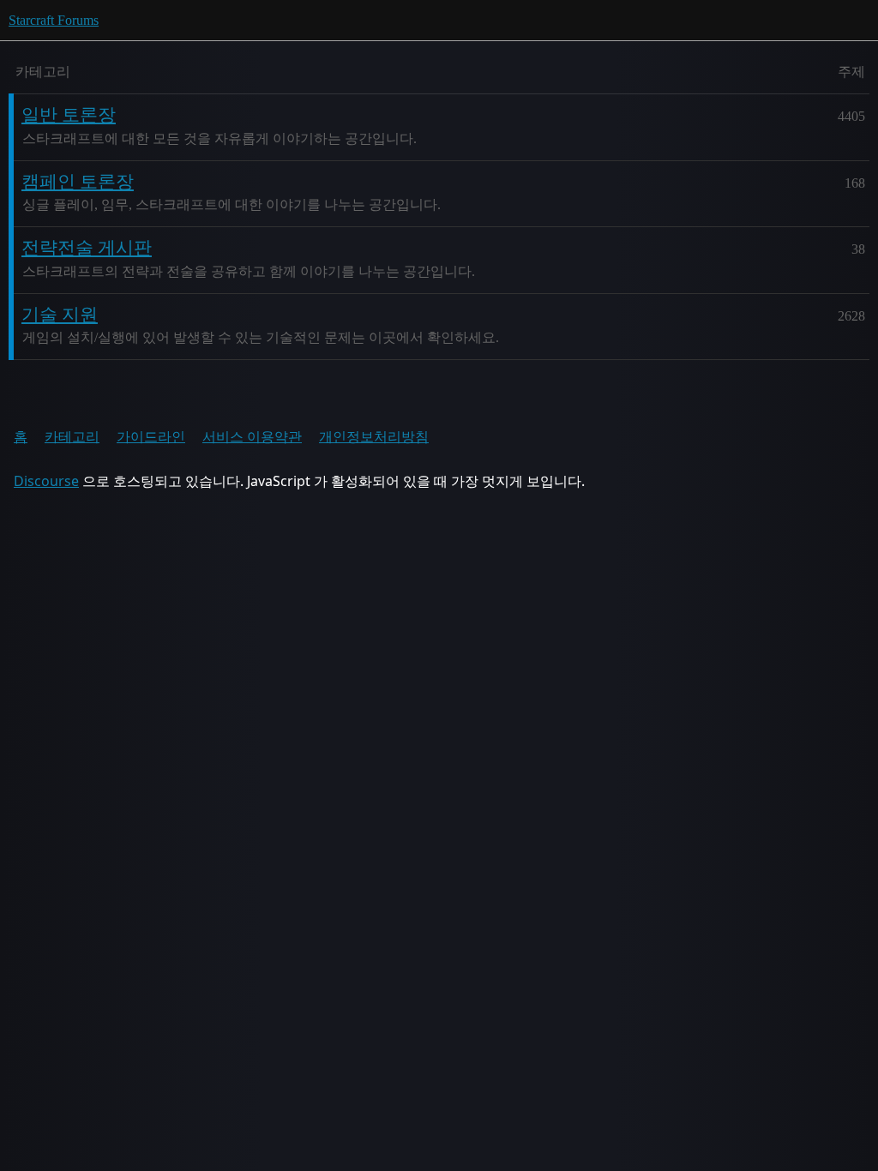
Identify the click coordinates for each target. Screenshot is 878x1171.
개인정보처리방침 (374, 436)
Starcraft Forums (54, 20)
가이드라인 (151, 436)
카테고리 (72, 436)
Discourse (46, 480)
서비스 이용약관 (252, 436)
